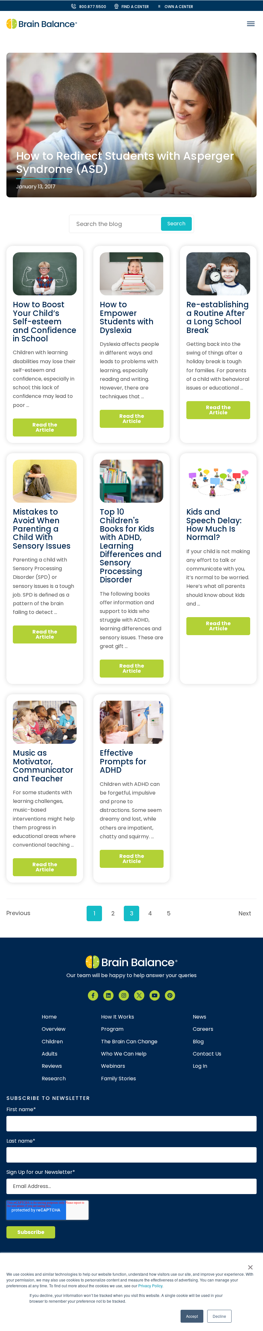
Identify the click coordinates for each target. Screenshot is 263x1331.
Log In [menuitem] (200, 1066)
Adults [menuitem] (49, 1053)
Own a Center (179, 6)
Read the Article (44, 427)
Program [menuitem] (112, 1029)
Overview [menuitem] (53, 1029)
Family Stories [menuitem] (118, 1078)
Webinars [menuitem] (113, 1066)
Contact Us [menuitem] (207, 1053)
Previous (16, 913)
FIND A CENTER (135, 6)
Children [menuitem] (52, 1041)
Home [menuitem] (49, 1017)
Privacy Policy (150, 1285)
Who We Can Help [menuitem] (124, 1053)
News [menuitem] (199, 1017)
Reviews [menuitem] (52, 1066)
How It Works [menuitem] (117, 1017)
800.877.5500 (92, 6)
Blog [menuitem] (198, 1041)
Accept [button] (192, 1316)
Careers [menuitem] (203, 1029)
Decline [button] (219, 1316)
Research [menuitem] (54, 1078)
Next (245, 913)
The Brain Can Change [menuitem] (129, 1041)
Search (176, 223)
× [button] (250, 1265)
